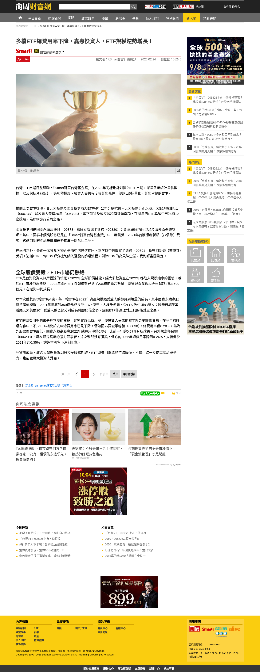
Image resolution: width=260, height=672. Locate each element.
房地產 (19, 636)
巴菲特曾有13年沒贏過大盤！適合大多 (129, 550)
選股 (59, 628)
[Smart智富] (208, 629)
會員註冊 (228, 6)
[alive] (234, 629)
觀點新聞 (21, 628)
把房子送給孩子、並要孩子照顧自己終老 (45, 533)
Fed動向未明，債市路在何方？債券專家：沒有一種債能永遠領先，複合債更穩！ (41, 454)
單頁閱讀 (129, 374)
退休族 (195, 280)
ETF (36, 628)
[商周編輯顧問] (221, 634)
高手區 (215, 280)
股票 (36, 632)
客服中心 (121, 628)
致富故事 (21, 632)
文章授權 (140, 668)
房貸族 (215, 260)
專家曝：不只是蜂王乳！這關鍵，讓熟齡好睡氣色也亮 (97, 451)
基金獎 (29, 385)
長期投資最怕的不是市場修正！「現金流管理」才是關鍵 (152, 451)
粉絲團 (200, 6)
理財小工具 (81, 628)
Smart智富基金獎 (49, 385)
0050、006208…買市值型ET (123, 538)
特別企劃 (39, 640)
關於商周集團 (91, 668)
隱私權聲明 (124, 668)
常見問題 (103, 632)
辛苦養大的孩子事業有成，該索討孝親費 (45, 555)
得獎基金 (66, 385)
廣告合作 (108, 668)
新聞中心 (154, 668)
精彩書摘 (21, 644)
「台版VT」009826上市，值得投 (40, 538)
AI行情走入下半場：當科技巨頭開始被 (43, 544)
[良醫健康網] (221, 629)
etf (36, 385)
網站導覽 (169, 668)
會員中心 (103, 628)
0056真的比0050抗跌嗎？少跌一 (125, 555)
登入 (237, 6)
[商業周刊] (194, 629)
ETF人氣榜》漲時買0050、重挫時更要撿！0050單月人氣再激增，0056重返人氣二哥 (214, 197)
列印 (178, 393)
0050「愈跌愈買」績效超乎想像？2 (127, 544)
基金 (36, 636)
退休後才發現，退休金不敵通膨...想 (41, 550)
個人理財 (21, 640)
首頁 (24, 17)
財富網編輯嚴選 (50, 52)
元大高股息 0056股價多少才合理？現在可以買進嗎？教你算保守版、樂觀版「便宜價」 (215, 226)
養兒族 (235, 260)
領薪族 (195, 260)
